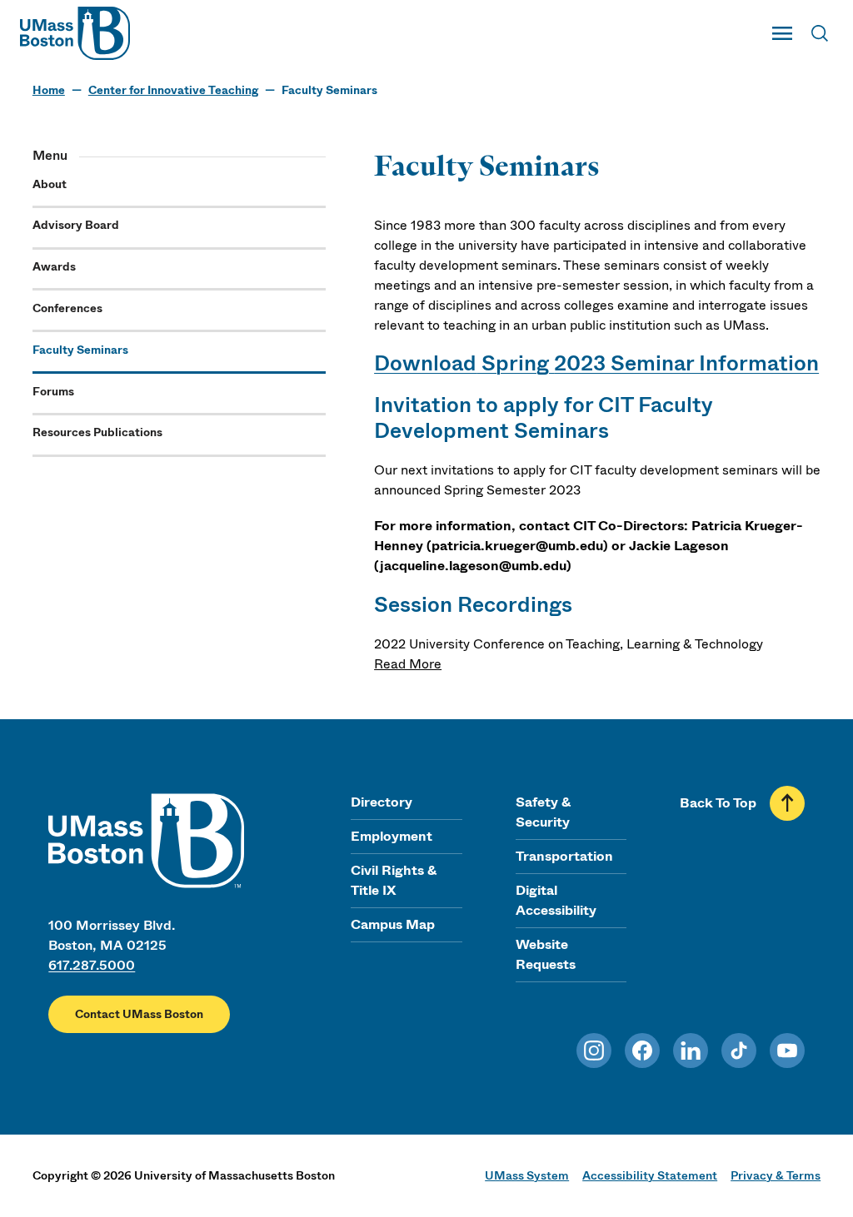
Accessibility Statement (649, 1175)
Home (48, 90)
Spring (515, 363)
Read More (407, 663)
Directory (381, 802)
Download (425, 363)
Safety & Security (543, 812)
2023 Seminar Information (686, 363)
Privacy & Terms (776, 1175)
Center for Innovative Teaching (173, 90)
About (49, 184)
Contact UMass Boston (139, 1014)
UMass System (527, 1175)
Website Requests (546, 954)
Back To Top (718, 802)
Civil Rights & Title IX (393, 880)
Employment (391, 836)
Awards (54, 267)
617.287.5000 (91, 965)
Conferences (67, 308)
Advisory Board (75, 225)
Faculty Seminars (80, 350)
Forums (53, 392)
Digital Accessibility (556, 900)
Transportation (564, 856)
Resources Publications (97, 432)
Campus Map (393, 924)
